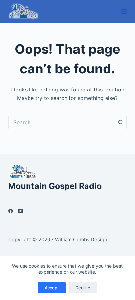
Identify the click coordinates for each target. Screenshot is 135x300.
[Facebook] (10, 211)
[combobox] (61, 122)
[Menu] (124, 11)
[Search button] (120, 122)
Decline (82, 287)
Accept (52, 287)
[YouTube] (20, 211)
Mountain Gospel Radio (55, 186)
